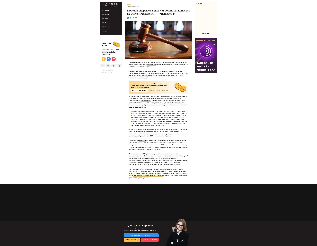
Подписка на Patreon (150, 239)
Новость (129, 4)
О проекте (104, 70)
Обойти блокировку (107, 72)
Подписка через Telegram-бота (141, 235)
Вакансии (110, 70)
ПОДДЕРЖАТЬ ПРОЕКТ (139, 90)
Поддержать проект (132, 239)
